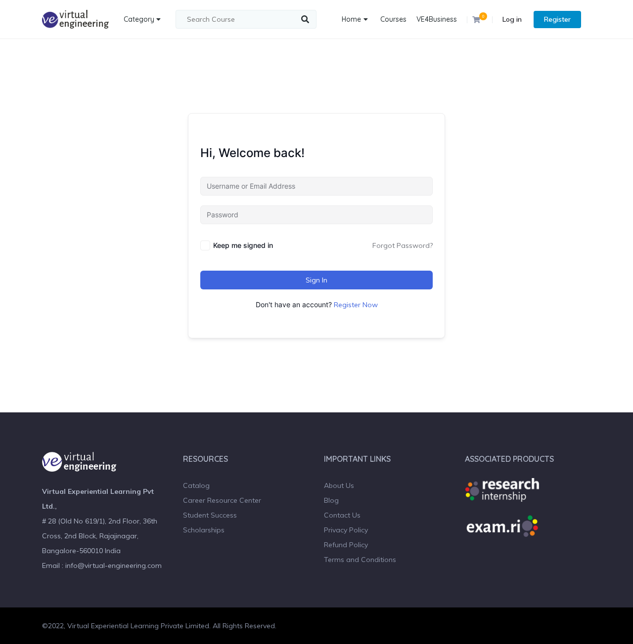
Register (557, 19)
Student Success (210, 515)
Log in (512, 19)
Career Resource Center (222, 500)
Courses (393, 19)
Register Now (356, 304)
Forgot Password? (402, 245)
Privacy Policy (346, 529)
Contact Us (342, 515)
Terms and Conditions (360, 559)
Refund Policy (346, 544)
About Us (339, 485)
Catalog (196, 485)
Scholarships (204, 529)
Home (351, 19)
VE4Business (436, 19)
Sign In (316, 280)
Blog (331, 500)
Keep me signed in (243, 245)
